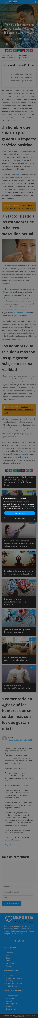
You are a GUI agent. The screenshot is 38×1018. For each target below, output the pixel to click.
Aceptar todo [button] (20, 513)
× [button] (34, 498)
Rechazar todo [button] (19, 518)
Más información (29, 508)
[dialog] (19, 509)
